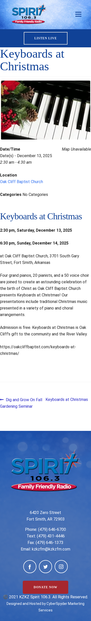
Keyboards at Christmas (67, 399)
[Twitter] (45, 567)
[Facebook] (30, 567)
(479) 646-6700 (52, 529)
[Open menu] (78, 14)
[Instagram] (61, 567)
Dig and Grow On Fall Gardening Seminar (21, 403)
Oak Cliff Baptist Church (21, 181)
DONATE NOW (45, 587)
